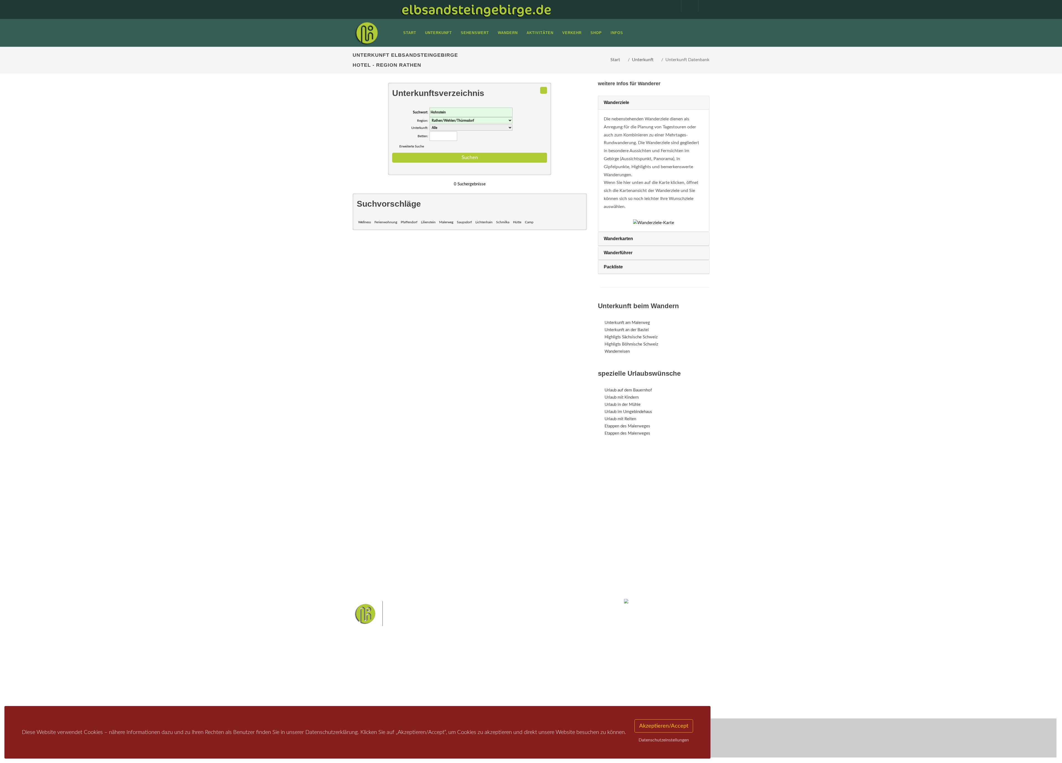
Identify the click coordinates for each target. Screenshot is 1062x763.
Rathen (550, 674)
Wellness (364, 222)
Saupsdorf (464, 222)
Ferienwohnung (385, 222)
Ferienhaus (429, 685)
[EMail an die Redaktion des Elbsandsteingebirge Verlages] (703, 6)
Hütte (517, 222)
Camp (529, 222)
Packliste (613, 266)
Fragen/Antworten (375, 664)
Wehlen (534, 674)
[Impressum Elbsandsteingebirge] (670, 6)
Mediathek (369, 678)
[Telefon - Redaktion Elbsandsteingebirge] (687, 6)
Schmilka (502, 222)
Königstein (484, 682)
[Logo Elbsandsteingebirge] (366, 33)
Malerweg (446, 222)
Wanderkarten (618, 238)
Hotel (425, 664)
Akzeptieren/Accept (663, 726)
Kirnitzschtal (508, 682)
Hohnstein (569, 674)
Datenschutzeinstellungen (664, 740)
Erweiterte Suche (411, 146)
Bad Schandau (512, 674)
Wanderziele (616, 102)
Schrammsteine (572, 665)
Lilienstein (428, 222)
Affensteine (546, 665)
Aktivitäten (369, 693)
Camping (428, 693)
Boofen (547, 682)
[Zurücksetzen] (543, 90)
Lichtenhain (484, 222)
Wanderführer (618, 252)
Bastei (481, 665)
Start (615, 60)
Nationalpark (522, 665)
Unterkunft (643, 60)
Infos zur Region (374, 671)
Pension (427, 671)
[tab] (653, 103)
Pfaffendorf (409, 222)
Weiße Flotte (486, 674)
